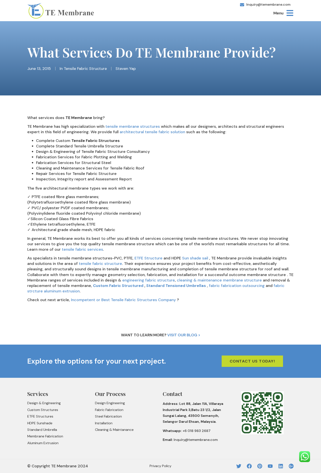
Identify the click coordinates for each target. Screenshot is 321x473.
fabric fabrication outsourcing (237, 285)
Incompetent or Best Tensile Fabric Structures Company (123, 299)
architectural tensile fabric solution (152, 132)
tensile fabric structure (100, 263)
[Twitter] (238, 466)
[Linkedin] (280, 466)
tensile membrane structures (132, 126)
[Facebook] (249, 466)
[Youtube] (270, 466)
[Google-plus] (291, 466)
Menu (278, 13)
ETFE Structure (148, 258)
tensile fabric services (82, 249)
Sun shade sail (195, 258)
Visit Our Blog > (183, 335)
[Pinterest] (259, 466)
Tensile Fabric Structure (85, 68)
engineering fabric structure (148, 280)
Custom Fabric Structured (118, 285)
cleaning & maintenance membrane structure (219, 280)
